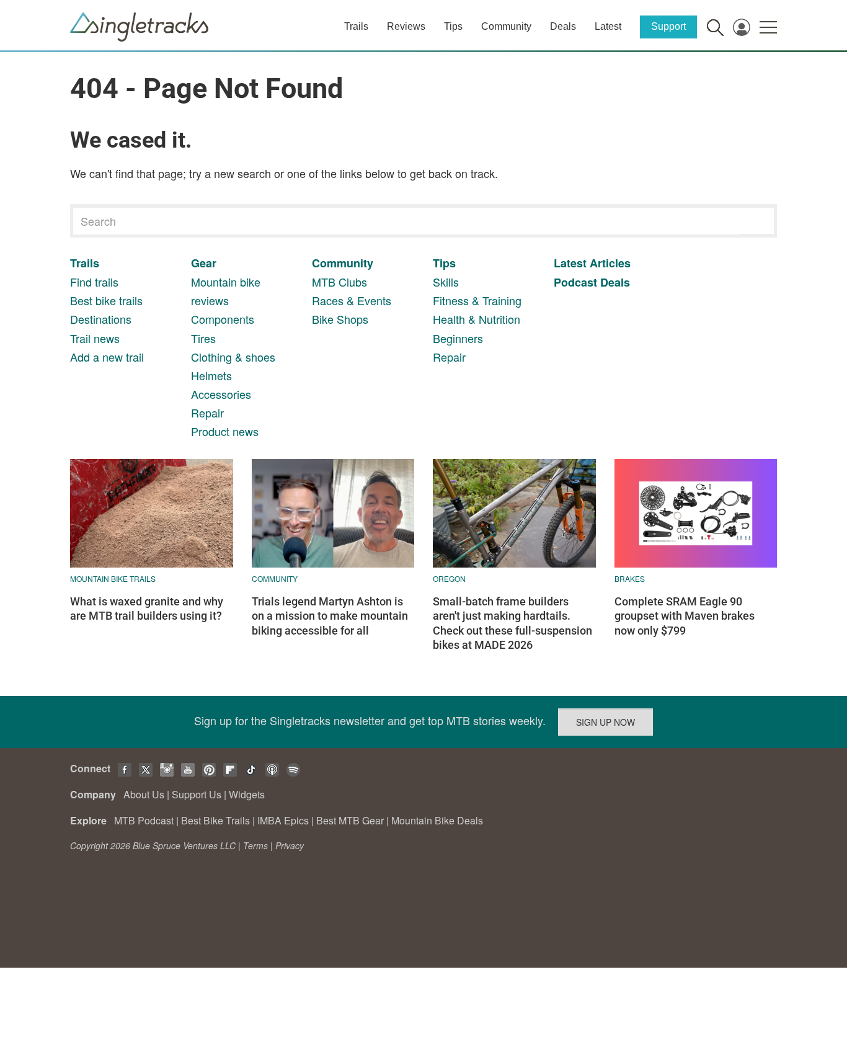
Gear (203, 263)
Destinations (100, 319)
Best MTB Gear (350, 820)
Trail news (95, 338)
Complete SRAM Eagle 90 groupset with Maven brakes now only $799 (684, 616)
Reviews (406, 26)
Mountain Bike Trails (113, 578)
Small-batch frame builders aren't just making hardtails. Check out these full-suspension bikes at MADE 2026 (512, 623)
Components (222, 319)
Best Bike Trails (215, 820)
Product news (225, 431)
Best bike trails (106, 300)
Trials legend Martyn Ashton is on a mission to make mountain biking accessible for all (330, 616)
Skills (446, 282)
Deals (563, 26)
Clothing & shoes (233, 357)
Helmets (211, 375)
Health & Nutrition (476, 319)
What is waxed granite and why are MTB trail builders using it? (146, 608)
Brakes (629, 578)
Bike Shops (340, 319)
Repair (207, 412)
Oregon (449, 578)
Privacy (289, 845)
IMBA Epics (283, 820)
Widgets (247, 794)
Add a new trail (107, 357)
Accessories (221, 394)
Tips (453, 26)
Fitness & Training (477, 300)
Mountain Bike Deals (437, 820)
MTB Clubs (339, 282)
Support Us (196, 794)
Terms (255, 845)
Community (506, 26)
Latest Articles (592, 263)
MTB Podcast (144, 820)
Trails (356, 26)
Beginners (458, 338)
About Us (143, 794)
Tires (203, 338)
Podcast (575, 282)
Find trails (94, 282)
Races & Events (351, 300)
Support (668, 26)
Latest (608, 26)
